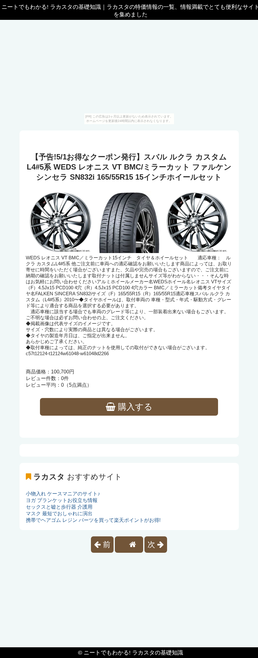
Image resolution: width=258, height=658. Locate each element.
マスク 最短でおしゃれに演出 (59, 513)
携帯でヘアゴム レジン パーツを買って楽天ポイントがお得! (93, 520)
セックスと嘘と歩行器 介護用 (59, 507)
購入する (134, 407)
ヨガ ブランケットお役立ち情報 (62, 500)
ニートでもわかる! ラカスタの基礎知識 (133, 652)
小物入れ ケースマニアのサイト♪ (63, 493)
